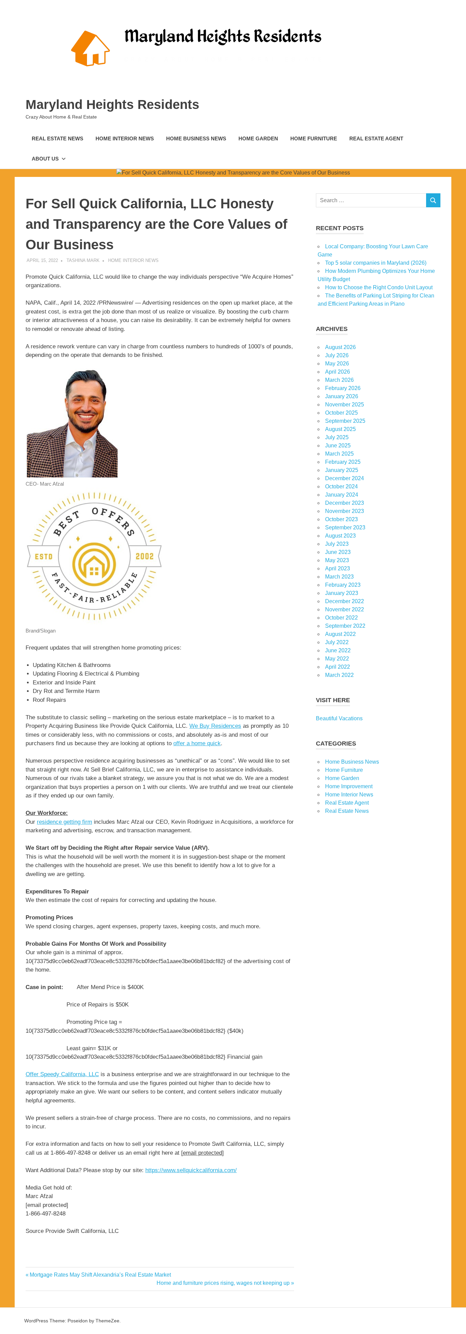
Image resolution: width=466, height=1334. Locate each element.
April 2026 (337, 372)
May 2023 (337, 560)
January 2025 (341, 470)
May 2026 (337, 363)
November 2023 (344, 511)
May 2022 (337, 659)
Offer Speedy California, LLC (62, 1074)
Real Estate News (57, 138)
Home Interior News (125, 138)
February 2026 (343, 388)
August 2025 (340, 429)
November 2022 (344, 609)
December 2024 (344, 478)
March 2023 (339, 577)
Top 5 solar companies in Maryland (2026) (375, 263)
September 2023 (345, 527)
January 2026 (341, 396)
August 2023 (340, 536)
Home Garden (258, 138)
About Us (45, 159)
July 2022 (337, 642)
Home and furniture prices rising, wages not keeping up (223, 1283)
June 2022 (338, 650)
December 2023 (344, 503)
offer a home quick (197, 743)
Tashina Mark (83, 260)
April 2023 (337, 568)
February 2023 (343, 585)
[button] (72, 475)
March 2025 (339, 454)
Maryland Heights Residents (112, 104)
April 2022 (337, 667)
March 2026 (339, 380)
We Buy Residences (215, 726)
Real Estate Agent (376, 138)
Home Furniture (313, 138)
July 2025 (337, 437)
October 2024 (341, 486)
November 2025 (344, 404)
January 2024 (341, 495)
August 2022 (340, 634)
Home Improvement (349, 786)
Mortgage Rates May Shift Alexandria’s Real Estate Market (100, 1275)
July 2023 (337, 544)
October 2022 (341, 618)
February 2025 (343, 462)
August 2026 (340, 347)
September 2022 (345, 626)
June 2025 (338, 445)
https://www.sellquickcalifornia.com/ (191, 1170)
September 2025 (345, 421)
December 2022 (344, 601)
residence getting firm (64, 822)
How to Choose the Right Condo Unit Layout (379, 287)
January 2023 (341, 593)
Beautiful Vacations (339, 718)
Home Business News (196, 138)
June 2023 (338, 552)
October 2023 (341, 519)
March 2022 (339, 675)
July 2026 (337, 355)
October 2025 (341, 413)
